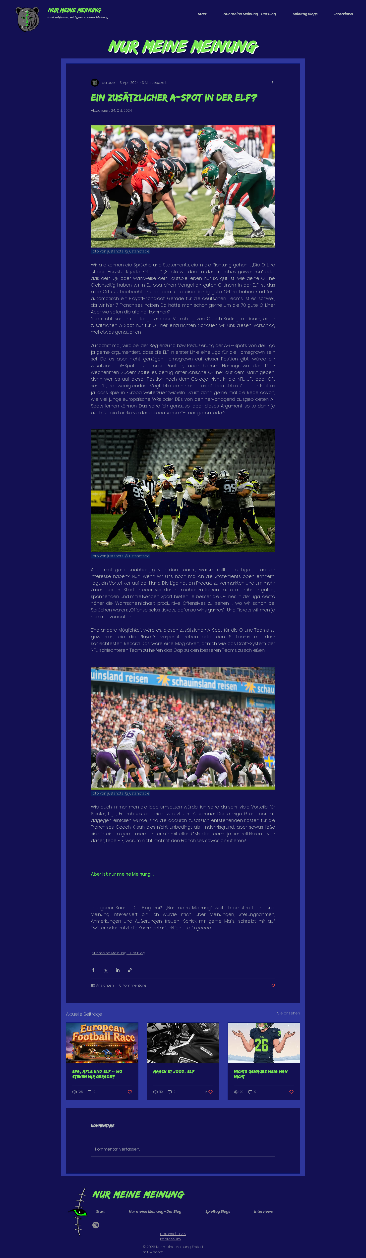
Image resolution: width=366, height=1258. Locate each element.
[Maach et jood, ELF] (183, 1043)
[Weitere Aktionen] (272, 83)
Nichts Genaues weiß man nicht (261, 1074)
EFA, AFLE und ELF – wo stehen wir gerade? (97, 1074)
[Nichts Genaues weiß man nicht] (264, 1043)
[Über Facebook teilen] (93, 970)
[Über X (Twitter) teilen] (105, 970)
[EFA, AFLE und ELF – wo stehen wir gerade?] (102, 1043)
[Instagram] (95, 1225)
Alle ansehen (288, 1013)
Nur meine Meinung (74, 9)
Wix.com (156, 1252)
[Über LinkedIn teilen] (117, 970)
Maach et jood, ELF (173, 1071)
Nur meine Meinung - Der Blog (118, 953)
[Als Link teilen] (129, 970)
